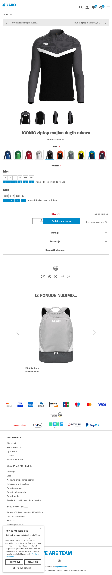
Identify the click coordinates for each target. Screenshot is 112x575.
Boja (55, 146)
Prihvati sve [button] (14, 562)
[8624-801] (49, 155)
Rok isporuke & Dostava (18, 483)
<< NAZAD (7, 14)
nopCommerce (61, 566)
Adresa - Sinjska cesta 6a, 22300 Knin (25, 512)
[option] (25, 118)
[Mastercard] (89, 408)
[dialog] (23, 549)
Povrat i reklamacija (16, 492)
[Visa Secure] (20, 408)
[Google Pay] (38, 429)
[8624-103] (28, 155)
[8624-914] (91, 155)
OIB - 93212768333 (16, 516)
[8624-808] (81, 155)
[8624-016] (39, 155)
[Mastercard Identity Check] (10, 408)
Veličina (55, 165)
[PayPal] (92, 429)
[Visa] (102, 408)
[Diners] (41, 408)
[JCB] (66, 408)
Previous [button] (18, 333)
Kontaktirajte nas (15, 459)
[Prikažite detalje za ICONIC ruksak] (56, 334)
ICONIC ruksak (32, 368)
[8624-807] (60, 155)
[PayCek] (74, 429)
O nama (10, 455)
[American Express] (31, 408)
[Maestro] (77, 408)
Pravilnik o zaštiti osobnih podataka (24, 500)
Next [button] (94, 333)
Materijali (11, 443)
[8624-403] (7, 155)
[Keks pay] (56, 429)
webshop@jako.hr (15, 524)
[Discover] (54, 408)
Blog (9, 475)
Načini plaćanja (14, 488)
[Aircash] (20, 429)
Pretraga (11, 471)
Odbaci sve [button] (33, 562)
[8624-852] (70, 155)
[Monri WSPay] (56, 418)
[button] (23, 568)
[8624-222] (18, 155)
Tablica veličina (100, 213)
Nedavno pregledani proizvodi (21, 479)
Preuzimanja (13, 496)
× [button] (41, 529)
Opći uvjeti (12, 451)
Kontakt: (11, 520)
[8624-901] (102, 155)
